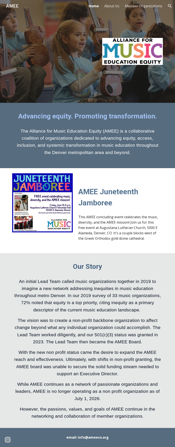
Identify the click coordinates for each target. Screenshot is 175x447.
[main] (87, 116)
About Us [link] (111, 6)
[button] (170, 6)
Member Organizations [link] (143, 6)
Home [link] (94, 6)
